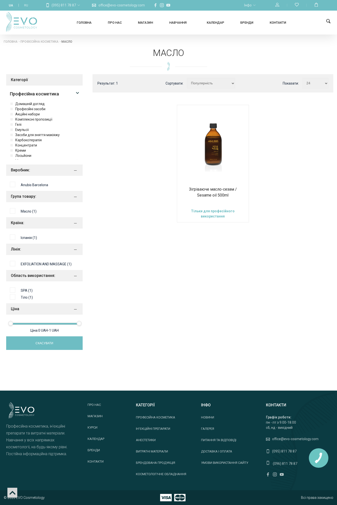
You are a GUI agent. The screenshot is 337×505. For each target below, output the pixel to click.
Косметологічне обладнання (161, 474)
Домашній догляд (30, 104)
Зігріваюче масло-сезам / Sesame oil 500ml (213, 192)
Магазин (145, 22)
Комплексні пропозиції (33, 119)
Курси (92, 427)
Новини (207, 417)
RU (26, 5)
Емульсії (22, 130)
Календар (215, 22)
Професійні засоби (30, 109)
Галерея (207, 429)
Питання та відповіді (218, 440)
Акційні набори (27, 114)
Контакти (278, 22)
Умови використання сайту (224, 463)
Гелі (18, 124)
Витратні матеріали (152, 451)
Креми (20, 150)
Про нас (115, 22)
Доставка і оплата (216, 451)
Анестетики (146, 440)
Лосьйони (23, 156)
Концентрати (26, 145)
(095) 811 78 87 (64, 5)
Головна (84, 22)
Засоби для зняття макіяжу (37, 135)
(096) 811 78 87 (284, 464)
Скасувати (44, 343)
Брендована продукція (155, 463)
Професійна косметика (39, 41)
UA (11, 5)
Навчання (178, 22)
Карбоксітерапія (28, 140)
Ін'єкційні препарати (153, 429)
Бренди (246, 22)
